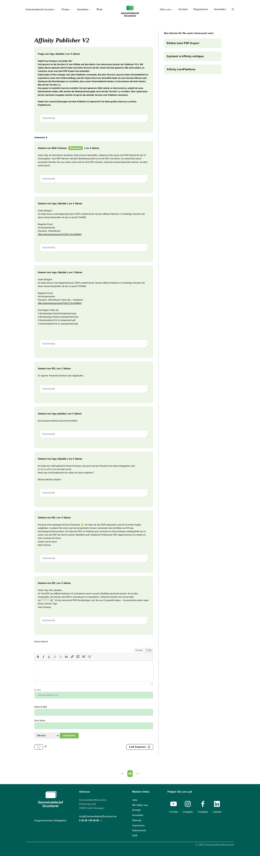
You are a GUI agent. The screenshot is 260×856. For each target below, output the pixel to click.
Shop (99, 9)
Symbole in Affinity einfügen (185, 56)
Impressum (138, 825)
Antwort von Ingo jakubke (52, 413)
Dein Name (39, 720)
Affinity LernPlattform (181, 69)
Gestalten (83, 9)
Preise (65, 9)
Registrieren (200, 9)
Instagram (188, 812)
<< (122, 773)
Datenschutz (139, 830)
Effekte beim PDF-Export (183, 43)
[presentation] (38, 657)
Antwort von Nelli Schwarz (52, 148)
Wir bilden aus (140, 805)
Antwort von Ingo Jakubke (52, 203)
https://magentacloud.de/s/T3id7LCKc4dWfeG (60, 234)
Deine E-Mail (40, 707)
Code (149, 650)
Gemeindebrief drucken (40, 9)
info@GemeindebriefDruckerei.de (98, 816)
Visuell (138, 650)
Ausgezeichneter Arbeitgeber (50, 820)
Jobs (134, 800)
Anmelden (220, 9)
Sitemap (136, 820)
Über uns (165, 9)
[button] (37, 656)
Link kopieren (137, 747)
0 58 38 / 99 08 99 (89, 820)
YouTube (173, 812)
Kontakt (183, 9)
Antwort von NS (46, 368)
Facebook (203, 812)
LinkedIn (217, 812)
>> (137, 773)
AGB (134, 835)
